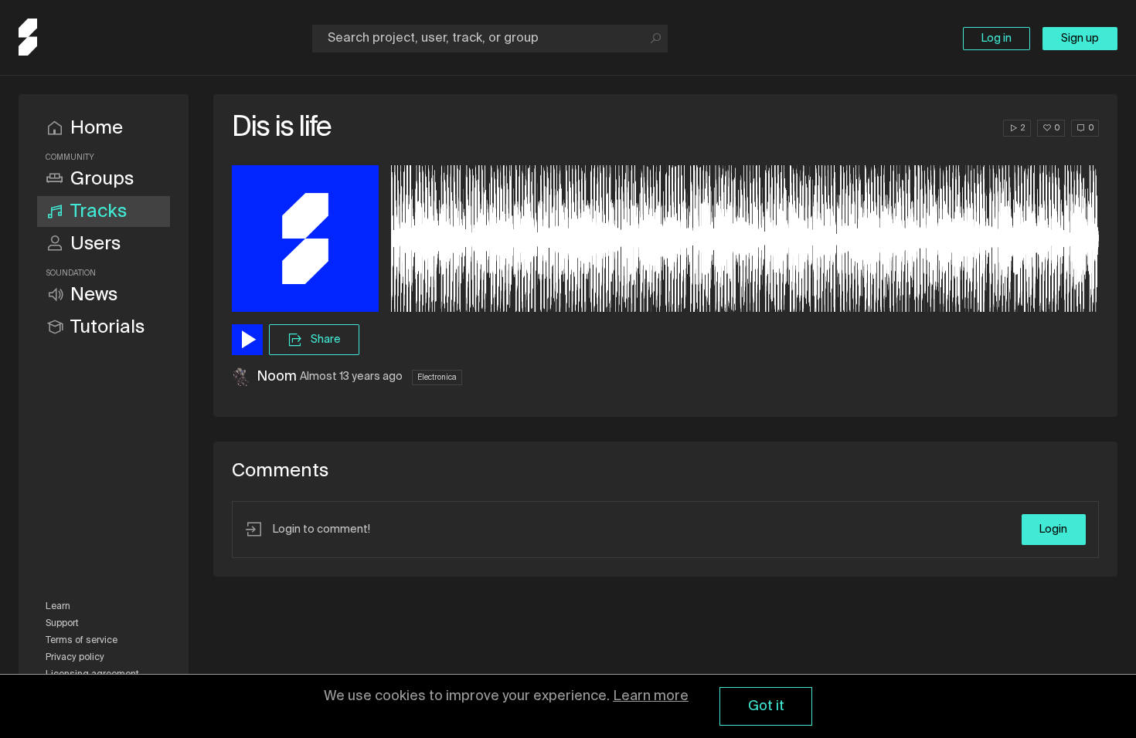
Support (62, 623)
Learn (58, 606)
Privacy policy (75, 657)
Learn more (651, 696)
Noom (277, 377)
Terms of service (81, 640)
